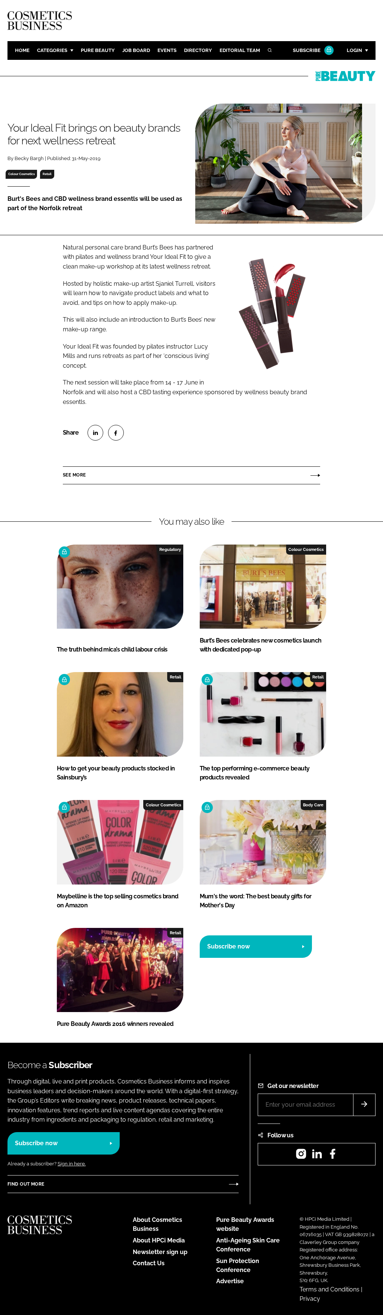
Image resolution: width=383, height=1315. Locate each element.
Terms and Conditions (329, 1289)
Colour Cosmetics (21, 174)
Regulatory (170, 549)
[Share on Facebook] (116, 433)
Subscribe (307, 50)
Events (167, 50)
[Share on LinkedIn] (95, 433)
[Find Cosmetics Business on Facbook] (332, 1156)
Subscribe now (228, 946)
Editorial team (240, 50)
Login (354, 50)
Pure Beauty (98, 50)
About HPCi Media (159, 1240)
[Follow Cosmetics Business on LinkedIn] (317, 1156)
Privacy (310, 1298)
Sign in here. (72, 1164)
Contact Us (149, 1263)
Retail (47, 174)
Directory (198, 50)
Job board (136, 50)
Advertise (230, 1281)
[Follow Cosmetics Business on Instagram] (301, 1156)
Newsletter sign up (160, 1252)
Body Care (313, 805)
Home (22, 50)
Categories (52, 50)
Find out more (25, 1184)
